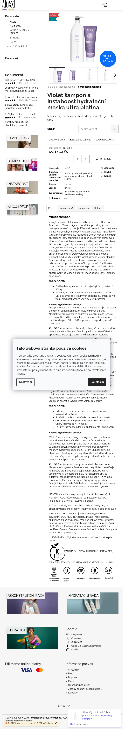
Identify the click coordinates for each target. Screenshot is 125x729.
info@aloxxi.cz (78, 634)
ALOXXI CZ (64, 706)
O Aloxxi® (73, 669)
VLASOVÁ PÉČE (18, 46)
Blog (70, 673)
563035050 (77, 638)
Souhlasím (97, 382)
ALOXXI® (110, 139)
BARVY (13, 42)
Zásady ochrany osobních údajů (85, 689)
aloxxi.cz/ (76, 649)
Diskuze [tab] (98, 208)
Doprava (72, 677)
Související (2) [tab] (66, 208)
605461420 (76, 642)
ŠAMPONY (15, 26)
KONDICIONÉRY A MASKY (19, 32)
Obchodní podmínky (79, 685)
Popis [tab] (51, 208)
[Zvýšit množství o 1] (85, 159)
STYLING (15, 37)
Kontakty (73, 692)
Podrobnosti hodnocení (89, 86)
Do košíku (106, 159)
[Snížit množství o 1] (70, 159)
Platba (71, 681)
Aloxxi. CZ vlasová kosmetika (86, 646)
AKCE (13, 21)
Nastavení (25, 382)
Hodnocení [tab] (83, 208)
